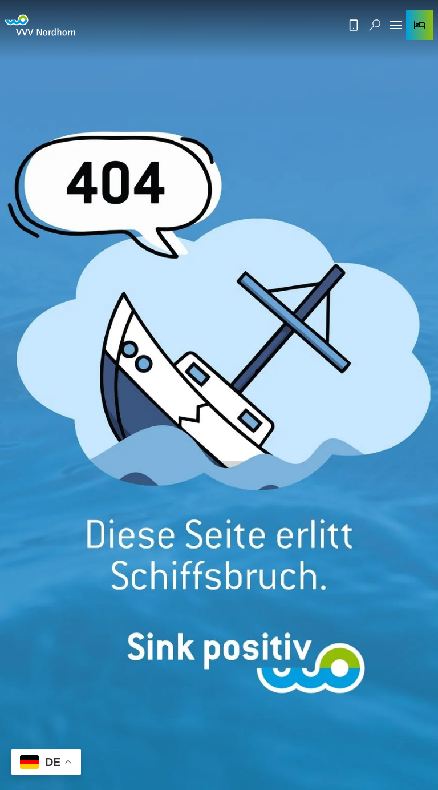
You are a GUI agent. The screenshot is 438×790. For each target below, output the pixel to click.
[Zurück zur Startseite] (40, 25)
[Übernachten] (419, 25)
